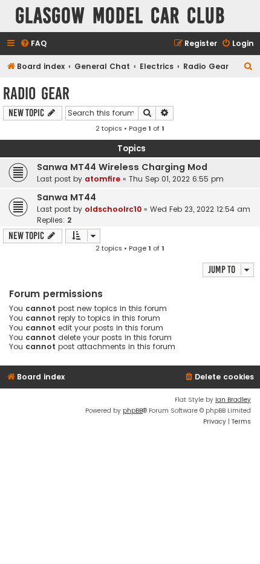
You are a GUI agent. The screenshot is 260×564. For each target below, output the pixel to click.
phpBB (133, 410)
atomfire (102, 179)
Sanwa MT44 (66, 197)
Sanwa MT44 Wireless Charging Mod (122, 167)
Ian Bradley (233, 399)
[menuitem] (33, 44)
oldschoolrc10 (113, 209)
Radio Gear (36, 93)
